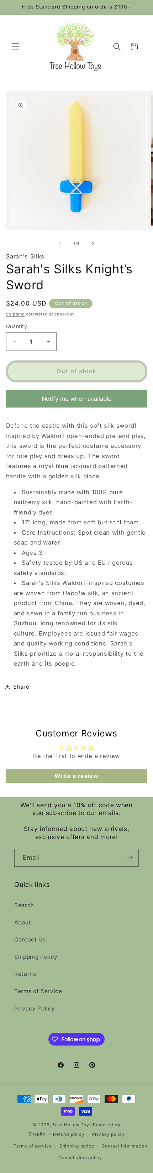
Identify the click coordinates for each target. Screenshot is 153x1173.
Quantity (16, 326)
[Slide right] (93, 243)
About (22, 922)
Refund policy (68, 1134)
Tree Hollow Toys (71, 1124)
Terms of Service (38, 991)
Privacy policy (108, 1134)
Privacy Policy (34, 1008)
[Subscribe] (129, 858)
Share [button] (21, 686)
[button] (15, 46)
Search (24, 905)
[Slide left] (60, 243)
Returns (25, 973)
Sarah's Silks (25, 256)
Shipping (15, 314)
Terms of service (33, 1146)
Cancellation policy (80, 1157)
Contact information (124, 1146)
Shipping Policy (36, 956)
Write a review (76, 775)
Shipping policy (76, 1146)
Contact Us (30, 939)
